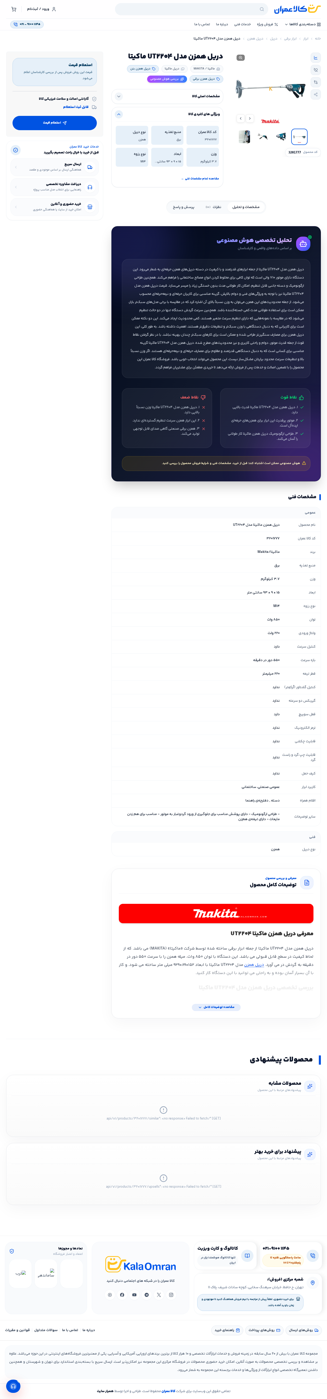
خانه (318, 38)
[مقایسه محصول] (316, 82)
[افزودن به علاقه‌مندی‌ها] (316, 70)
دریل (273, 38)
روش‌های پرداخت (262, 1330)
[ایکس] (159, 1295)
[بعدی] (13, 1273)
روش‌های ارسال (301, 1330)
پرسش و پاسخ (183, 207)
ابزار (305, 38)
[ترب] (20, 1273)
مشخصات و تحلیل (246, 207)
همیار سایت (105, 1391)
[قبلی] (78, 1273)
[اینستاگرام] (171, 1295)
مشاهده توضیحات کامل (219, 1007)
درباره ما (89, 1330)
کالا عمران (168, 1391)
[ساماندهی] (46, 1273)
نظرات (213, 207)
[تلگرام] (147, 1295)
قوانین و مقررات (17, 1330)
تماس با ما (70, 1330)
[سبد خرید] (13, 9)
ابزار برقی (290, 38)
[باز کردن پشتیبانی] (13, 1386)
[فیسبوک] (122, 1295)
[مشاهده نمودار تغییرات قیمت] (316, 58)
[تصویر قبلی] (250, 118)
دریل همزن (255, 38)
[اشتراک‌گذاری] (316, 94)
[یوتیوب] (134, 1295)
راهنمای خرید (224, 1330)
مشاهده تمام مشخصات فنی (200, 179)
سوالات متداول (46, 1330)
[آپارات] (110, 1295)
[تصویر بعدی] (241, 118)
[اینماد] (71, 1273)
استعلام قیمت (52, 122)
